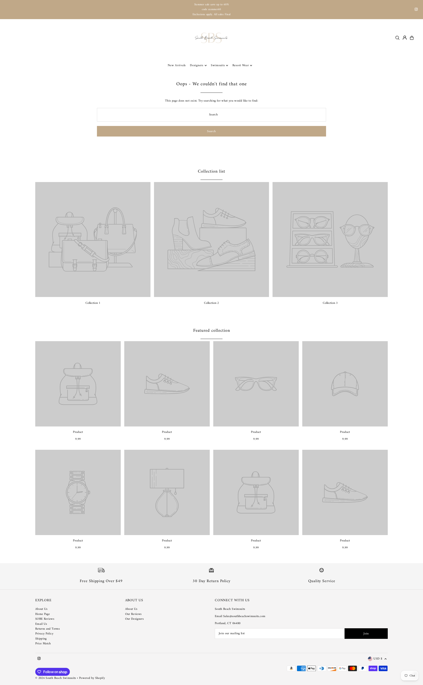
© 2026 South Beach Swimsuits (55, 678)
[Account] (405, 38)
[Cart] (412, 38)
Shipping (41, 638)
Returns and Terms (47, 629)
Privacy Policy (44, 633)
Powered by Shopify (92, 678)
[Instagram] (416, 10)
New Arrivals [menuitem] (177, 65)
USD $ (377, 658)
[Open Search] (397, 38)
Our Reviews (133, 614)
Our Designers (134, 619)
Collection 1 (92, 303)
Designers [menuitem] (196, 65)
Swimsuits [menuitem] (218, 65)
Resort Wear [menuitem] (240, 65)
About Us (41, 609)
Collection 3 (330, 303)
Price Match (43, 643)
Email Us (41, 624)
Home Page (42, 614)
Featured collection (211, 331)
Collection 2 (211, 303)
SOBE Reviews (44, 619)
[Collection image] (92, 239)
